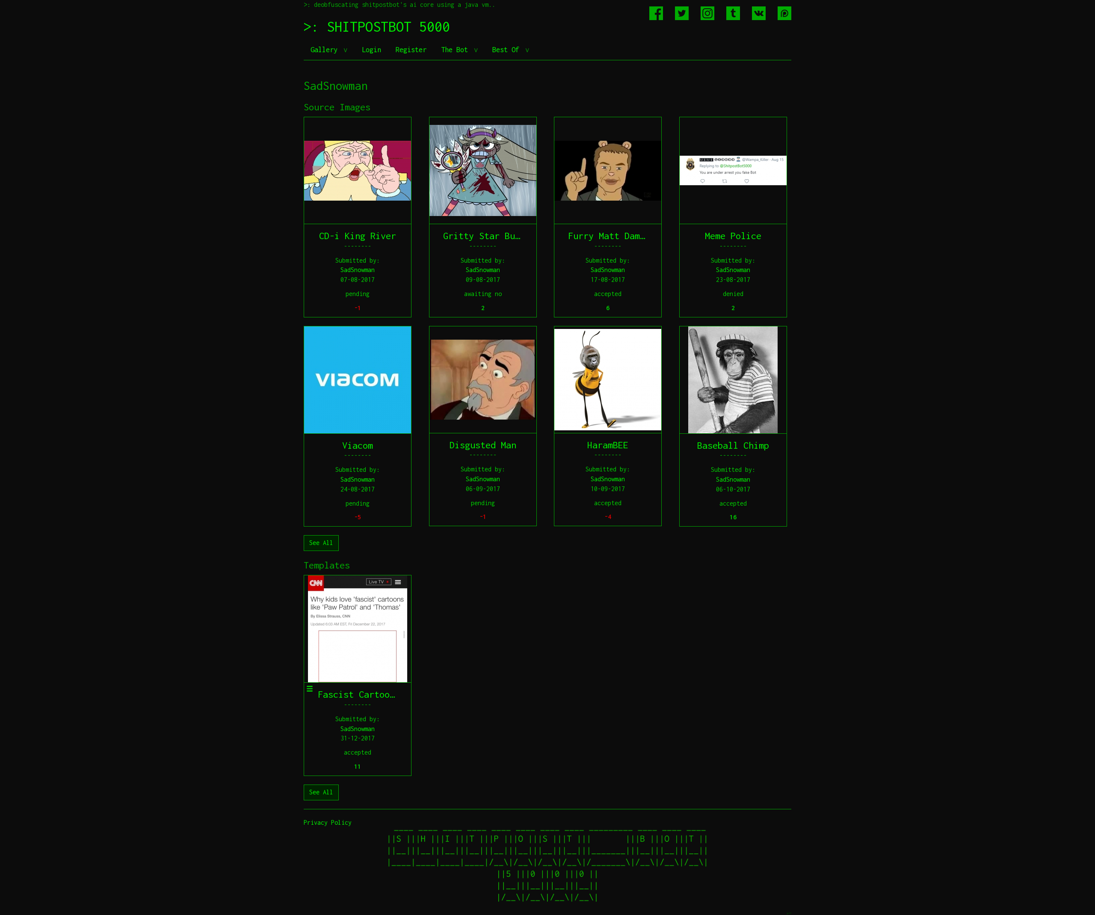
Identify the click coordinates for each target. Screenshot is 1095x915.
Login (371, 49)
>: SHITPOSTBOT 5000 (377, 26)
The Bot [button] (456, 49)
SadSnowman (357, 269)
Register (411, 49)
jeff (788, 913)
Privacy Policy (328, 822)
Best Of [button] (507, 49)
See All (321, 542)
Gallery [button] (326, 49)
